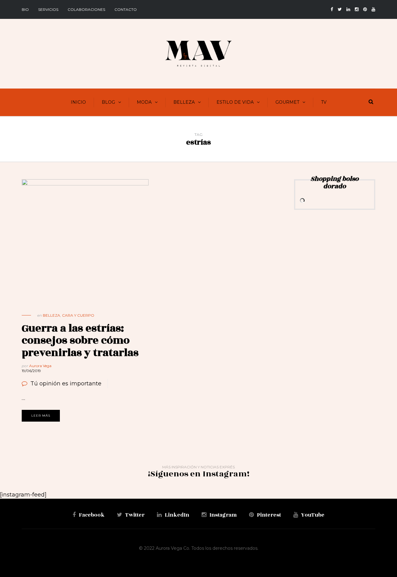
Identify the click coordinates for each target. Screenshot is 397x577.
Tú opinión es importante (65, 383)
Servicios (48, 9)
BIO (25, 9)
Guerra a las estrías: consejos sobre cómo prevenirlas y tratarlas (80, 340)
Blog (108, 102)
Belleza (184, 102)
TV (324, 102)
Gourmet (287, 102)
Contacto (125, 9)
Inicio (78, 102)
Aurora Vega (40, 365)
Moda (144, 102)
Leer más (40, 416)
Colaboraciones (86, 9)
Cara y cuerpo (78, 315)
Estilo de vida (235, 102)
